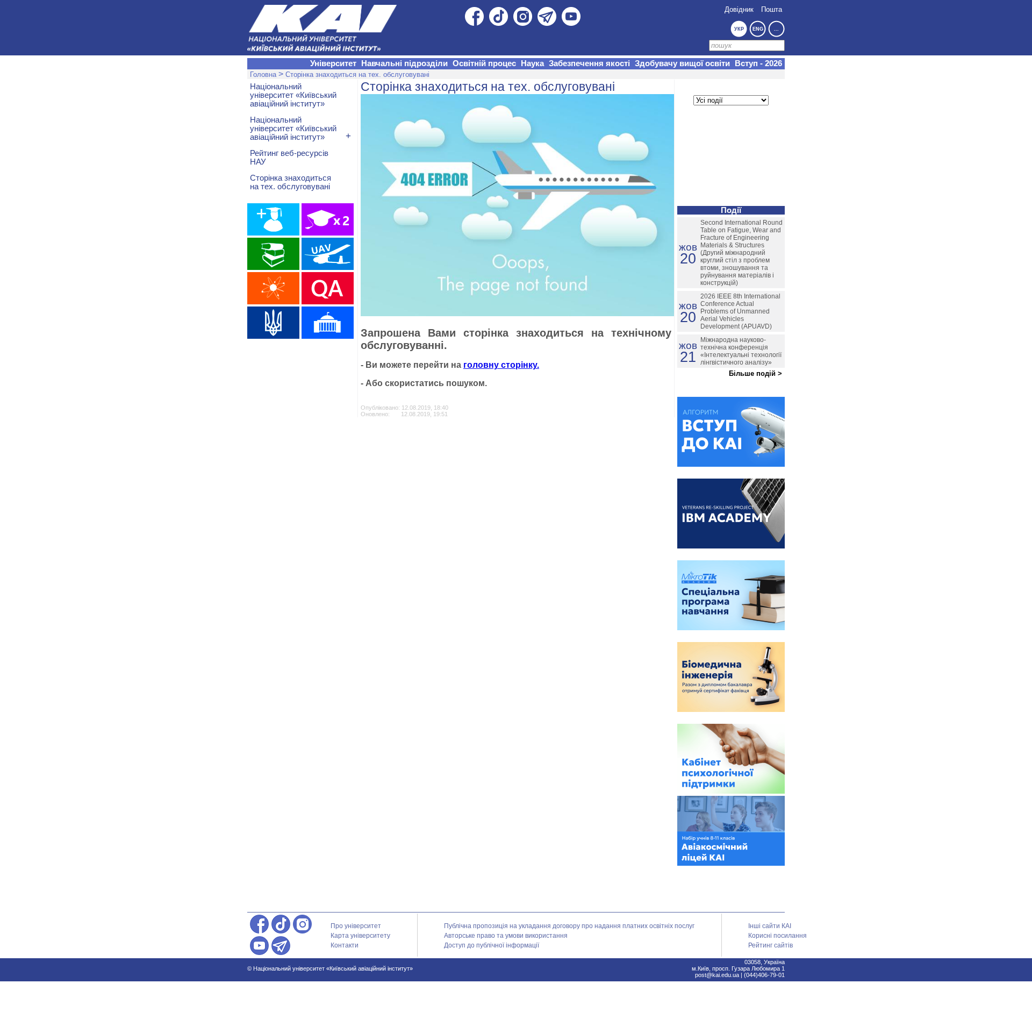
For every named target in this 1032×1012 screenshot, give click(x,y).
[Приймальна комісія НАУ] (273, 219)
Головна (263, 74)
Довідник (739, 9)
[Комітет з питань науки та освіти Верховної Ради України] (328, 323)
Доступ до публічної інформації (491, 945)
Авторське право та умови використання (506, 935)
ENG (757, 29)
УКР (739, 29)
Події (731, 210)
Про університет (356, 926)
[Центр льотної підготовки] (328, 254)
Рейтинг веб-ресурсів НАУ (289, 157)
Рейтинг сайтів (770, 945)
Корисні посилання (777, 935)
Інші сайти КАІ (769, 926)
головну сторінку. (501, 364)
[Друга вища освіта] (328, 219)
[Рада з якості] (328, 288)
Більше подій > (755, 373)
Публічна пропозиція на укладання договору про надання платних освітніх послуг (569, 926)
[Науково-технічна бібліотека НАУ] (273, 254)
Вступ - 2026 (758, 63)
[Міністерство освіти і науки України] (273, 323)
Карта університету (360, 935)
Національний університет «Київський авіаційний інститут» (293, 95)
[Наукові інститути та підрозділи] (273, 288)
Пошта (771, 9)
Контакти (345, 945)
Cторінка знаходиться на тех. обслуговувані (357, 74)
